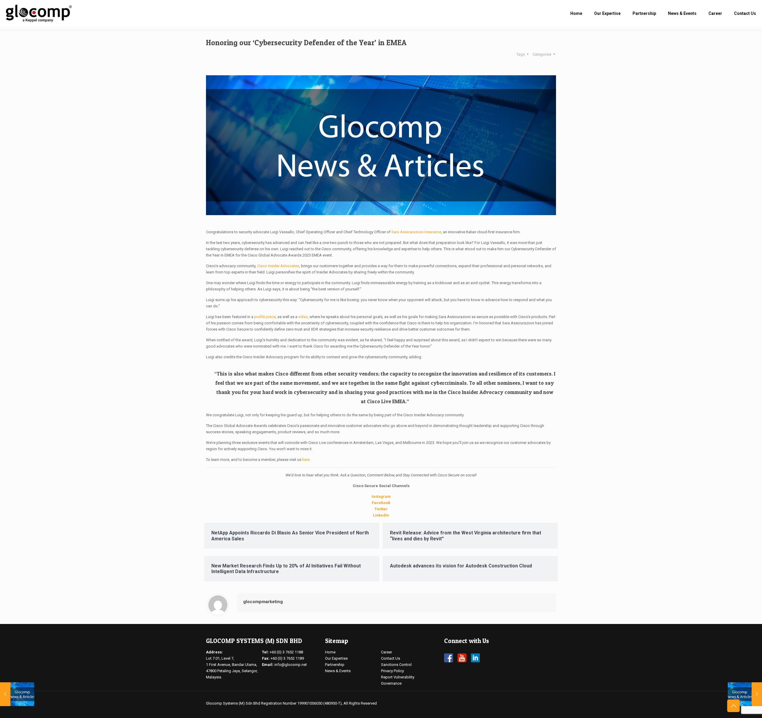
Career (386, 652)
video (303, 317)
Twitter (381, 509)
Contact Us (390, 658)
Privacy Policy (392, 671)
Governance (391, 683)
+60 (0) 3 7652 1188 (286, 652)
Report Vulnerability (397, 677)
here (306, 459)
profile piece (265, 317)
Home (330, 652)
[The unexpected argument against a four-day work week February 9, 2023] (745, 694)
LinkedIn (381, 515)
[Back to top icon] (733, 706)
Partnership (334, 664)
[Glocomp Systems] (39, 13)
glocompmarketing (263, 601)
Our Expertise (336, 658)
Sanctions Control (396, 664)
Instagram (381, 496)
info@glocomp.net (290, 664)
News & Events (338, 671)
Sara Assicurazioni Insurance (416, 232)
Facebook (381, 502)
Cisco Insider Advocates (278, 266)
